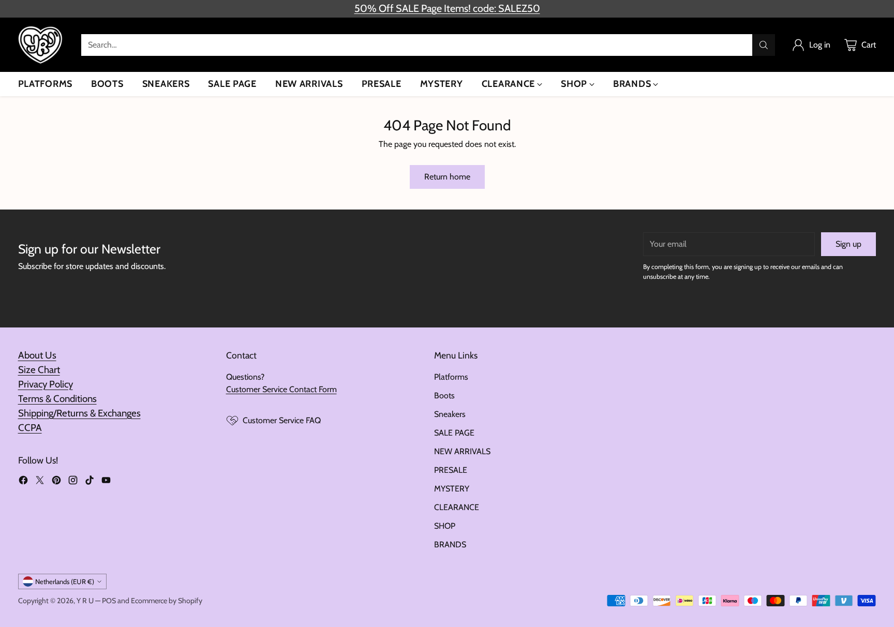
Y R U (85, 600)
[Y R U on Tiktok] (89, 482)
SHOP (444, 526)
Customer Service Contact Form (281, 389)
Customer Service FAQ (282, 420)
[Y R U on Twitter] (40, 482)
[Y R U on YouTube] (106, 482)
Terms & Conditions (57, 399)
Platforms (451, 377)
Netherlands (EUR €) (64, 581)
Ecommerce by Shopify (166, 600)
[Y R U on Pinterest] (56, 482)
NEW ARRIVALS (462, 451)
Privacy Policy (45, 384)
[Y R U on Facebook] (23, 482)
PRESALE (450, 470)
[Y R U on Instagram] (73, 482)
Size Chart (39, 370)
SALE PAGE (454, 433)
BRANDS (450, 544)
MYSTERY (451, 489)
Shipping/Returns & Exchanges (79, 413)
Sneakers (450, 414)
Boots (444, 395)
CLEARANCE (456, 507)
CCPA (30, 428)
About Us (37, 355)
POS (109, 600)
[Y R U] (41, 45)
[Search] (763, 45)
